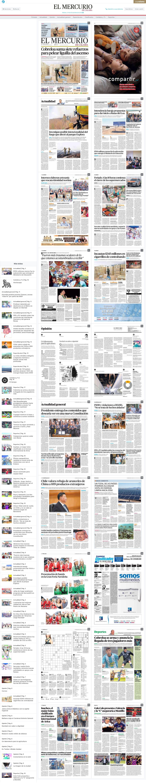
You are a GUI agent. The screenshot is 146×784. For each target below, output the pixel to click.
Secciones (7, 9)
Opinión (52, 17)
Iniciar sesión (139, 9)
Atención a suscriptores (115, 9)
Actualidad (43, 17)
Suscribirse (129, 9)
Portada (34, 17)
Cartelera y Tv (100, 17)
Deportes (111, 17)
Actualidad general (63, 17)
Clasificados (89, 17)
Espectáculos (77, 17)
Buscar (17, 9)
